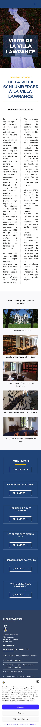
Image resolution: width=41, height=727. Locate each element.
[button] (38, 681)
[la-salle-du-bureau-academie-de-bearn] (20, 418)
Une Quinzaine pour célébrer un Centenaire (21, 655)
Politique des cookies (11, 724)
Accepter (20, 707)
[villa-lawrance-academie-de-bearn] (20, 310)
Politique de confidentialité (27, 724)
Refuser (20, 713)
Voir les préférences (20, 719)
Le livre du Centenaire (13, 660)
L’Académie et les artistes (14, 672)
